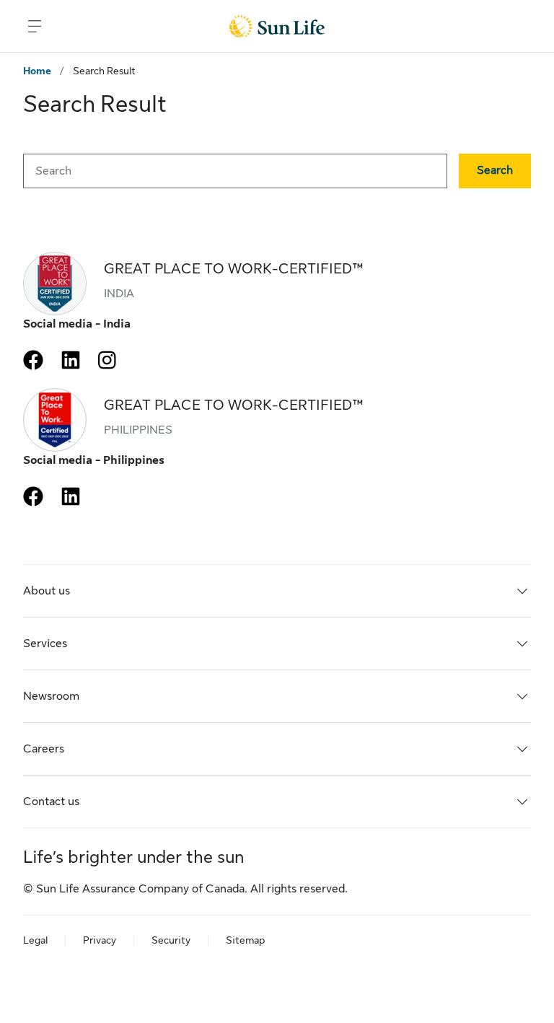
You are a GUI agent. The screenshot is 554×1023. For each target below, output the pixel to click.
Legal (35, 940)
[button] (495, 171)
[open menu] (34, 26)
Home (37, 70)
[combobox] (235, 171)
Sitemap (245, 940)
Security (170, 940)
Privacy (99, 940)
